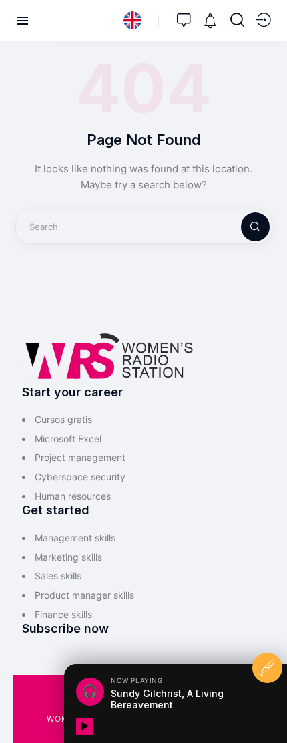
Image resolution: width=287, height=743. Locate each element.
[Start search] (237, 20)
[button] (132, 20)
